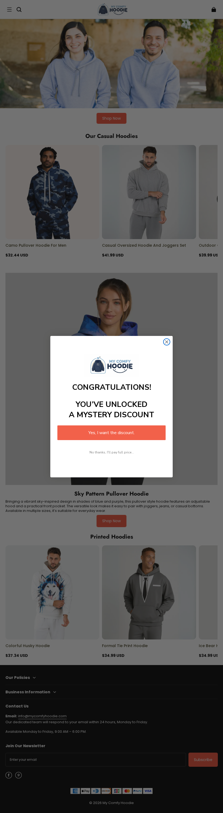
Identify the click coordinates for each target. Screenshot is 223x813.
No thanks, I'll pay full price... (111, 452)
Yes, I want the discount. (111, 433)
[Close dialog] (166, 342)
